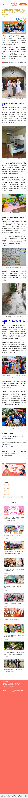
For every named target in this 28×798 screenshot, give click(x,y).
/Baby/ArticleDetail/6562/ (7, 438)
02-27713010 (7, 689)
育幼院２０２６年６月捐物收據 (11, 619)
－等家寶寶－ (5, 7)
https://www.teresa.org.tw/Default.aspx (17, 62)
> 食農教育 (6, 486)
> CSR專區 (6, 494)
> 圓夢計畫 (6, 490)
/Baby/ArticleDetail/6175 (7, 455)
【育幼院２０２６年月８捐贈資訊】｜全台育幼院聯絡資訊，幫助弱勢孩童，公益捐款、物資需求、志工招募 (14, 518)
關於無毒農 (5, 681)
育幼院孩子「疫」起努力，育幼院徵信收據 (14, 536)
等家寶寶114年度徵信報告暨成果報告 (12, 603)
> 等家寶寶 (6, 484)
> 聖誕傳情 (6, 488)
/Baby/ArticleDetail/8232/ (7, 446)
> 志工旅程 (6, 492)
